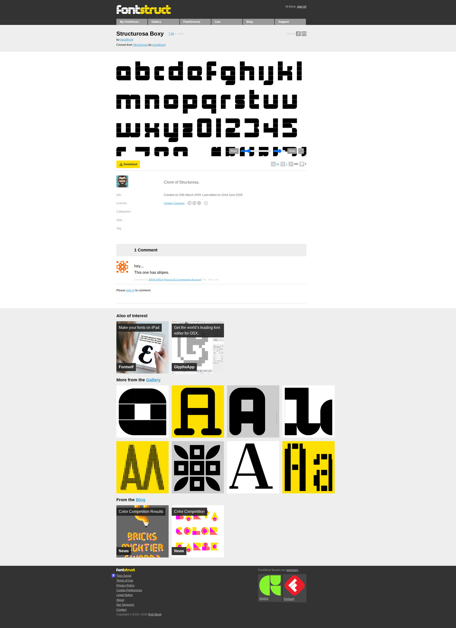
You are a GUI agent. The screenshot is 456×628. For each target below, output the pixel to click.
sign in (130, 290)
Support (283, 22)
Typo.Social (123, 575)
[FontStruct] (148, 13)
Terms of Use (124, 580)
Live (218, 22)
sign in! (301, 6)
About (120, 600)
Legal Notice (124, 595)
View (292, 151)
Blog (250, 22)
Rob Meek (155, 614)
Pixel (234, 151)
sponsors (292, 570)
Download (130, 164)
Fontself (289, 599)
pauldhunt (126, 39)
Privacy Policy (125, 585)
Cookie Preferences (129, 590)
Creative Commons (174, 203)
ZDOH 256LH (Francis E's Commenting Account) (175, 279)
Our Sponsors (125, 604)
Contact (121, 609)
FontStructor (191, 22)
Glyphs (263, 598)
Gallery (156, 22)
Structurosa (140, 45)
